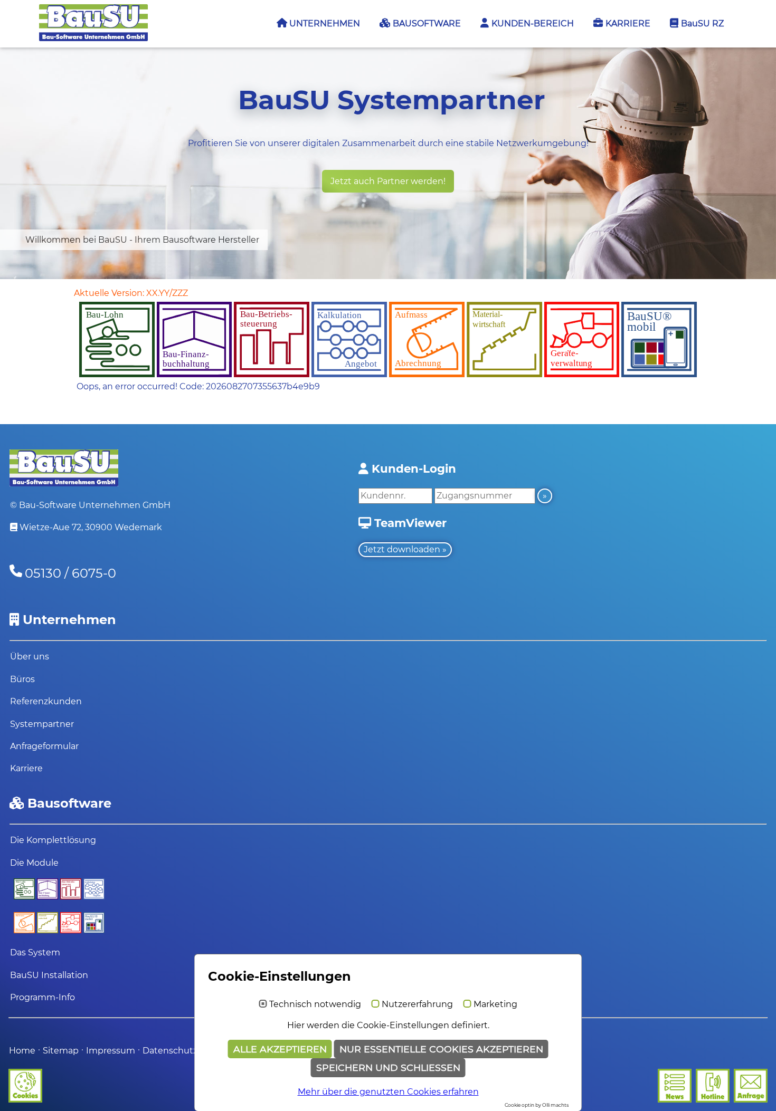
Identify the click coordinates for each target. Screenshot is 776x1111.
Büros (22, 679)
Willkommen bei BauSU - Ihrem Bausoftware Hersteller (142, 240)
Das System (35, 952)
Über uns (29, 657)
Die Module (34, 863)
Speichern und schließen (388, 1067)
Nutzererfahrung (417, 1004)
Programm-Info (42, 997)
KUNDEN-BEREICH (531, 23)
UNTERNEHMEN (323, 23)
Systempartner (42, 724)
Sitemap (61, 1051)
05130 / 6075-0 (70, 573)
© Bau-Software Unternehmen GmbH (90, 505)
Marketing (495, 1004)
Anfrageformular (44, 746)
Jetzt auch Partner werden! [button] (388, 181)
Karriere (26, 768)
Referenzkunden (46, 701)
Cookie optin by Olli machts (537, 1105)
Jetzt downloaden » (405, 549)
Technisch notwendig (315, 1004)
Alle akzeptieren (280, 1049)
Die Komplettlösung (53, 840)
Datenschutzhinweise (189, 1051)
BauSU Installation (49, 975)
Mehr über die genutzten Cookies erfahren (388, 1092)
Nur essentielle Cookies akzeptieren (441, 1049)
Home (22, 1051)
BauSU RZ (701, 23)
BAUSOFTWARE (426, 23)
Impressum (111, 1051)
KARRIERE (626, 23)
